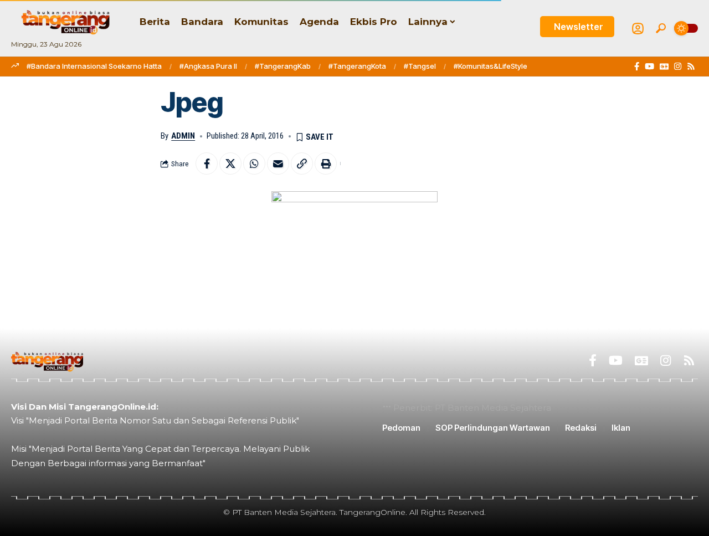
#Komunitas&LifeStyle (490, 66)
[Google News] (664, 66)
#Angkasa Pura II (208, 66)
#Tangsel (420, 66)
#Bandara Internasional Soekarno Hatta (94, 66)
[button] (661, 28)
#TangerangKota (357, 66)
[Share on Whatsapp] (254, 163)
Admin (183, 136)
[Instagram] (677, 66)
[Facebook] (636, 66)
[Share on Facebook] (207, 163)
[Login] (638, 28)
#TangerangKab (283, 66)
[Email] (278, 163)
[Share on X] (230, 163)
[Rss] (691, 66)
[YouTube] (649, 66)
